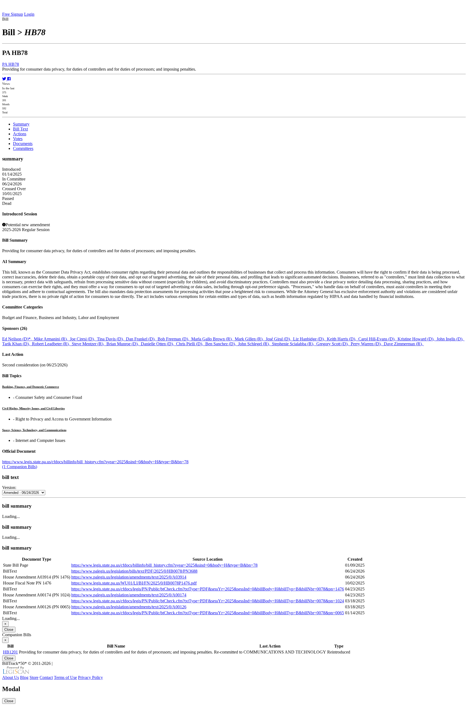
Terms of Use (65, 677)
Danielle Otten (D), (158, 343)
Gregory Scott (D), (333, 343)
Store (34, 677)
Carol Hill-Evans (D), (378, 339)
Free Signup (12, 14)
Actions (19, 134)
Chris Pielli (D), (190, 343)
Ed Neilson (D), (18, 339)
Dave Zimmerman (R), (404, 343)
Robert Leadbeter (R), (52, 343)
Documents (22, 143)
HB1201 (10, 652)
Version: (9, 487)
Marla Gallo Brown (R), (213, 339)
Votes (17, 138)
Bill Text (20, 129)
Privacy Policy (90, 677)
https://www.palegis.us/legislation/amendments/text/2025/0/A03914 (128, 577)
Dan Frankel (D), (142, 339)
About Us (10, 677)
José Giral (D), (279, 339)
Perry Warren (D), (367, 343)
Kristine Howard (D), (417, 339)
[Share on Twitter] (4, 79)
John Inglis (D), (450, 339)
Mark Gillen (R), (250, 339)
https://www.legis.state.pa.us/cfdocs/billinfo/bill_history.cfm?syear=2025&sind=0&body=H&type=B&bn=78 (95, 461)
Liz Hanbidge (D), (310, 339)
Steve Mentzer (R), (89, 343)
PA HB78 (10, 64)
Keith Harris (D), (342, 339)
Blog (24, 677)
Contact (46, 677)
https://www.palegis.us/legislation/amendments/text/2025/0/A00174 (128, 595)
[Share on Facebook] (9, 79)
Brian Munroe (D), (123, 343)
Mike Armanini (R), (52, 339)
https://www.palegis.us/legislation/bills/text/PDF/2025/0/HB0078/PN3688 (134, 571)
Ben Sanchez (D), (221, 343)
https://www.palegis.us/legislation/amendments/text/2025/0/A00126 (128, 607)
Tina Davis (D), (111, 339)
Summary (21, 124)
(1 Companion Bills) (19, 466)
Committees (23, 148)
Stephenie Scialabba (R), (294, 343)
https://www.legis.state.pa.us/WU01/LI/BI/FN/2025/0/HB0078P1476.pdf (134, 583)
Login (29, 14)
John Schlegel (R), (255, 343)
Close (8, 630)
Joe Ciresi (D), (83, 339)
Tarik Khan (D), (17, 343)
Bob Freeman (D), (174, 339)
